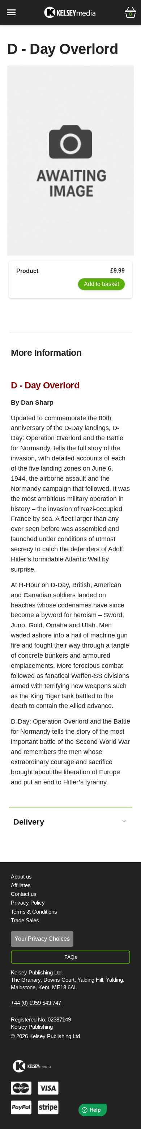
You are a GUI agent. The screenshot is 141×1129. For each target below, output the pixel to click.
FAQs (70, 957)
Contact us (24, 894)
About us (21, 876)
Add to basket (101, 284)
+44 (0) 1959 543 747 (36, 1003)
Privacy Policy (28, 903)
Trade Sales (25, 920)
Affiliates (21, 885)
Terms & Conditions (34, 912)
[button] (130, 11)
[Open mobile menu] (11, 11)
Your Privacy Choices (42, 939)
